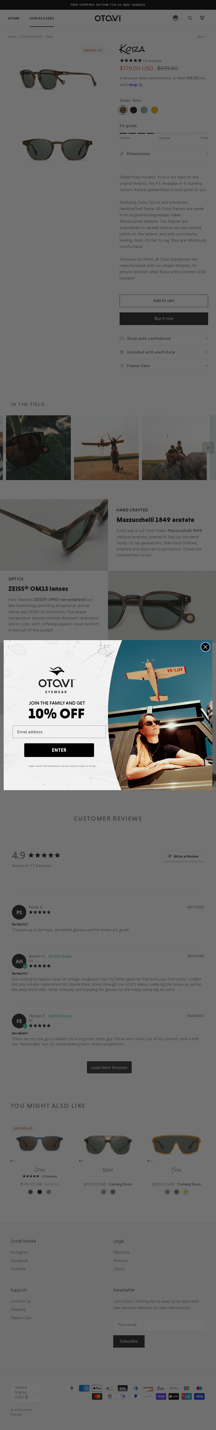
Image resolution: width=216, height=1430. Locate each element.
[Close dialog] (205, 647)
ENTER (59, 750)
